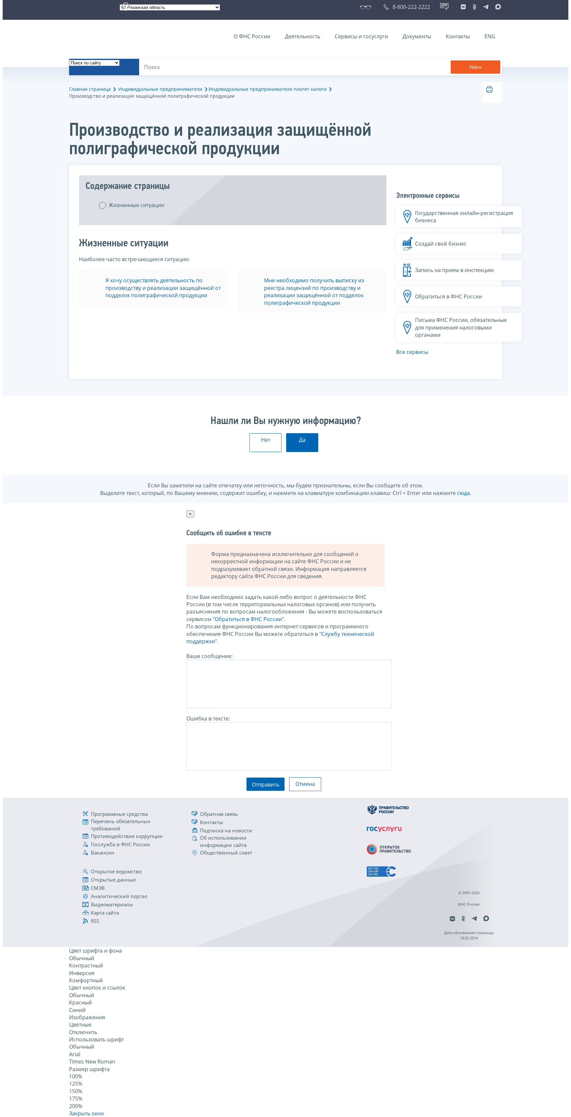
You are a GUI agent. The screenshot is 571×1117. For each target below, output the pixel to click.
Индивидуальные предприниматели (160, 89)
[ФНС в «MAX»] (497, 7)
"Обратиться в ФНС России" (248, 619)
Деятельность (302, 36)
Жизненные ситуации (136, 205)
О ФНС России (252, 36)
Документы (416, 36)
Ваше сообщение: (209, 656)
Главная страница (90, 89)
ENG (489, 36)
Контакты (458, 36)
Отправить (265, 784)
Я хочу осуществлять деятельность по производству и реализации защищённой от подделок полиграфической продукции (163, 288)
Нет (265, 439)
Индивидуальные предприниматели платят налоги (267, 89)
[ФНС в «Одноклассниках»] (474, 7)
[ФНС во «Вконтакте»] (463, 7)
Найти (475, 67)
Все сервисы (412, 352)
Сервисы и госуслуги (361, 36)
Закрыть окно (86, 1113)
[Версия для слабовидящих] (367, 7)
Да (302, 439)
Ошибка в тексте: (208, 718)
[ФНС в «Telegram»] (486, 7)
